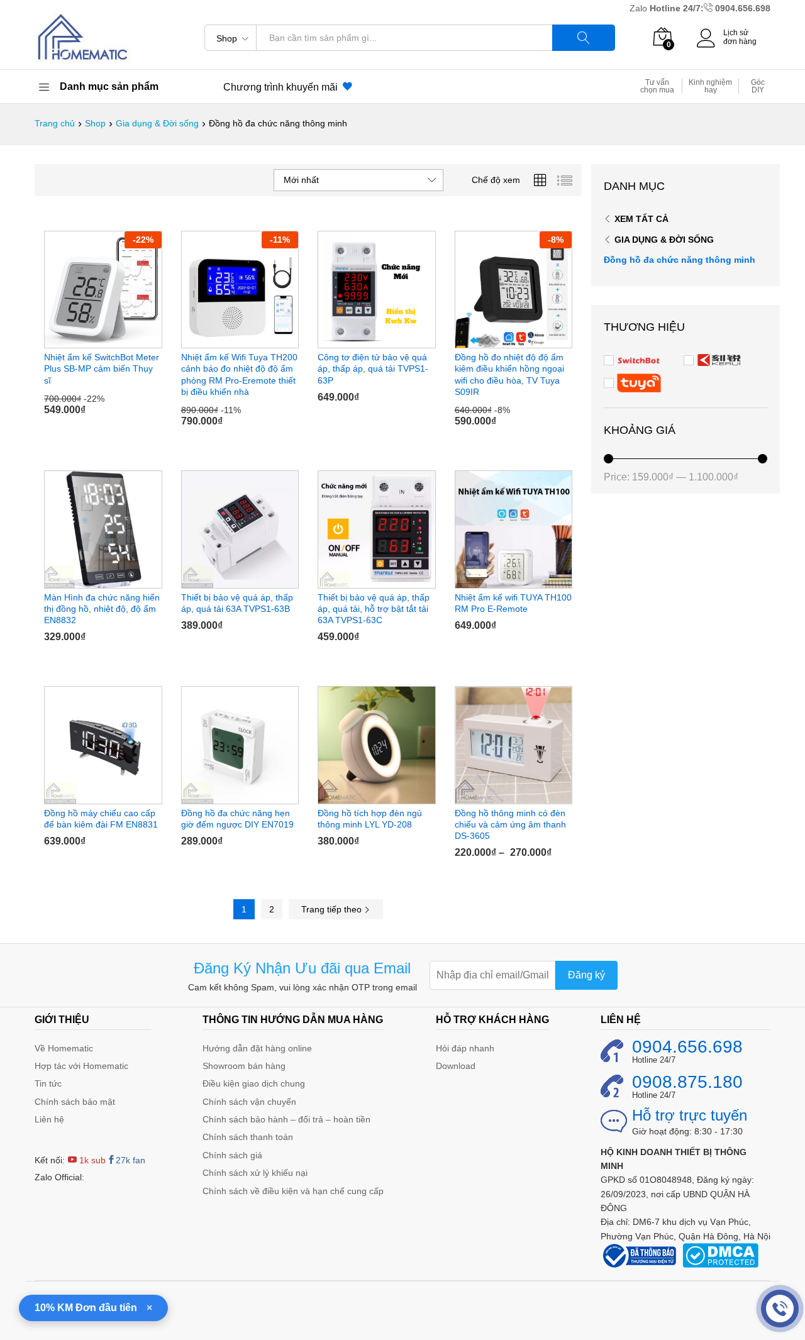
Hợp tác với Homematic (81, 1066)
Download (455, 1066)
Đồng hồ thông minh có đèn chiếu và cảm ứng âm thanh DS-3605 (510, 824)
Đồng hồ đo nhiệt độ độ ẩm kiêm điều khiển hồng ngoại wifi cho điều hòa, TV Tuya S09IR (509, 374)
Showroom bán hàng (244, 1066)
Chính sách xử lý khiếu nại (255, 1173)
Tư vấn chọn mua (657, 86)
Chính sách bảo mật (75, 1102)
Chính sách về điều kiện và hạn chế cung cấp (293, 1191)
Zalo (640, 8)
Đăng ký (586, 975)
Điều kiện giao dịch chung (254, 1083)
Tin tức (48, 1083)
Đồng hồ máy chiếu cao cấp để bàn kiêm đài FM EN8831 (101, 818)
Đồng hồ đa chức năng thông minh (679, 260)
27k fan (130, 1160)
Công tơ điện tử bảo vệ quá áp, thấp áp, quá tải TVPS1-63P (373, 368)
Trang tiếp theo (332, 909)
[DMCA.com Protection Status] (720, 1254)
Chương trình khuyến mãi (283, 87)
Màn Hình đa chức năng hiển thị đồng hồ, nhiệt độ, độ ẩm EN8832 (102, 608)
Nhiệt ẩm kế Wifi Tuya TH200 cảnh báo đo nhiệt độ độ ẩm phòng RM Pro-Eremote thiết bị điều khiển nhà (239, 374)
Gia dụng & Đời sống (664, 240)
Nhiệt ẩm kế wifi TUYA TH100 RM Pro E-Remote (513, 603)
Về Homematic (64, 1048)
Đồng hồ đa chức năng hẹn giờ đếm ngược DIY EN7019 (237, 818)
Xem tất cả (641, 219)
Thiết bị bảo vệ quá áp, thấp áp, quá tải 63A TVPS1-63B (237, 603)
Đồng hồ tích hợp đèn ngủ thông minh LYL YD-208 (370, 818)
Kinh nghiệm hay (710, 86)
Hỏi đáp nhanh (465, 1048)
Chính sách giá (232, 1155)
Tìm (583, 38)
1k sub (91, 1160)
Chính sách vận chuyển (249, 1102)
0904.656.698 (742, 8)
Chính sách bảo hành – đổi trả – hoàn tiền (286, 1119)
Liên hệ (49, 1119)
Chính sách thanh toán (248, 1137)
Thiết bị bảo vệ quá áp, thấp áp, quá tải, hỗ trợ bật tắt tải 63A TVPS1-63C (374, 608)
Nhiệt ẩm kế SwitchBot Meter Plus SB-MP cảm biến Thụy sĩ (101, 368)
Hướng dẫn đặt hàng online (257, 1048)
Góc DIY (758, 86)
